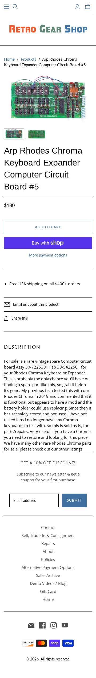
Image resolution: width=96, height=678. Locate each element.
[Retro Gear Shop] (48, 28)
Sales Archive (48, 575)
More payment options (48, 255)
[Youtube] (65, 625)
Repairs (48, 543)
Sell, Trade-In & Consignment (48, 535)
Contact (48, 527)
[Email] (31, 625)
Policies (48, 559)
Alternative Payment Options (48, 567)
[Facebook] (42, 625)
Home (9, 59)
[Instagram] (53, 625)
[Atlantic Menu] (6, 6)
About (48, 551)
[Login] (77, 7)
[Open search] (15, 6)
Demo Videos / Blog (48, 583)
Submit (74, 500)
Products (28, 59)
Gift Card (48, 591)
